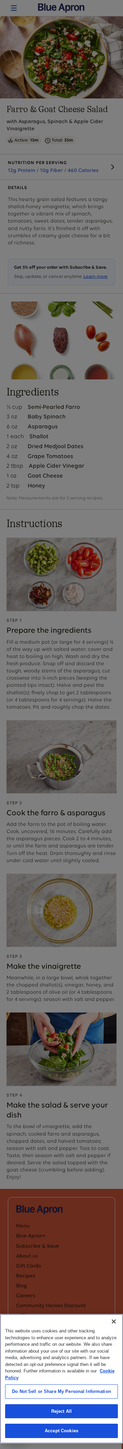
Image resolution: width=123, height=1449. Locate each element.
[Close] (113, 1321)
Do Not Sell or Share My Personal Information (61, 1391)
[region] (61, 1379)
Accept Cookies (61, 1430)
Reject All (61, 1411)
